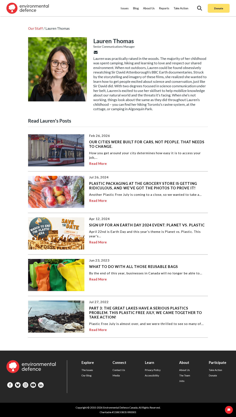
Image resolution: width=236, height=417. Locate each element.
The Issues (87, 369)
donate (213, 375)
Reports (164, 8)
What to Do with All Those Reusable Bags (133, 266)
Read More (98, 163)
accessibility (152, 375)
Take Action (181, 8)
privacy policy (153, 369)
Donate (218, 8)
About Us (149, 8)
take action (215, 369)
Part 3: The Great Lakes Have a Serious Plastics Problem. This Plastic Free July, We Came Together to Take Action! (145, 312)
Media (116, 375)
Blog (136, 8)
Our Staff (35, 28)
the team (184, 375)
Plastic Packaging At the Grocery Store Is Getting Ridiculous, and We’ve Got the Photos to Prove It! (143, 185)
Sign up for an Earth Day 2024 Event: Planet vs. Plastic (147, 225)
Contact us (119, 369)
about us (184, 369)
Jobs (181, 380)
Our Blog (86, 375)
